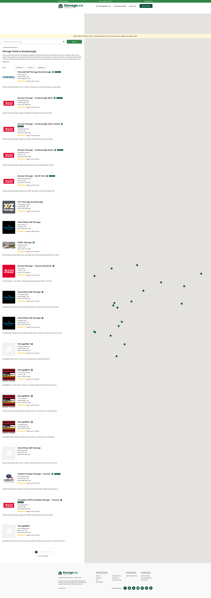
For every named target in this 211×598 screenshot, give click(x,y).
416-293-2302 (26, 350)
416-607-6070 (26, 532)
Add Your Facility (145, 575)
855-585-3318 (26, 509)
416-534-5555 (26, 78)
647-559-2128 (26, 104)
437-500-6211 (26, 272)
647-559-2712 (26, 454)
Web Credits (78, 577)
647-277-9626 (26, 249)
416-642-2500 (26, 402)
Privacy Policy (62, 588)
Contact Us (132, 6)
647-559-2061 (26, 133)
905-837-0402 (26, 228)
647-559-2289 (26, 156)
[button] (143, 291)
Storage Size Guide (119, 6)
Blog (97, 580)
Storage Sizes (115, 578)
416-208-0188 (26, 208)
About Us (98, 575)
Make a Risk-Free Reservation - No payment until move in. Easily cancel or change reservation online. (105, 36)
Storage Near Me (116, 575)
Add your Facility (63, 1)
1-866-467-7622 (107, 1)
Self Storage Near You (103, 6)
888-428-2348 (26, 480)
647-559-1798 (26, 182)
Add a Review (148, 1)
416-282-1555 (26, 298)
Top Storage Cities (116, 580)
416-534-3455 (26, 376)
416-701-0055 (26, 428)
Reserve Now (146, 6)
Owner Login (144, 580)
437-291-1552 (26, 324)
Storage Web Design (146, 578)
